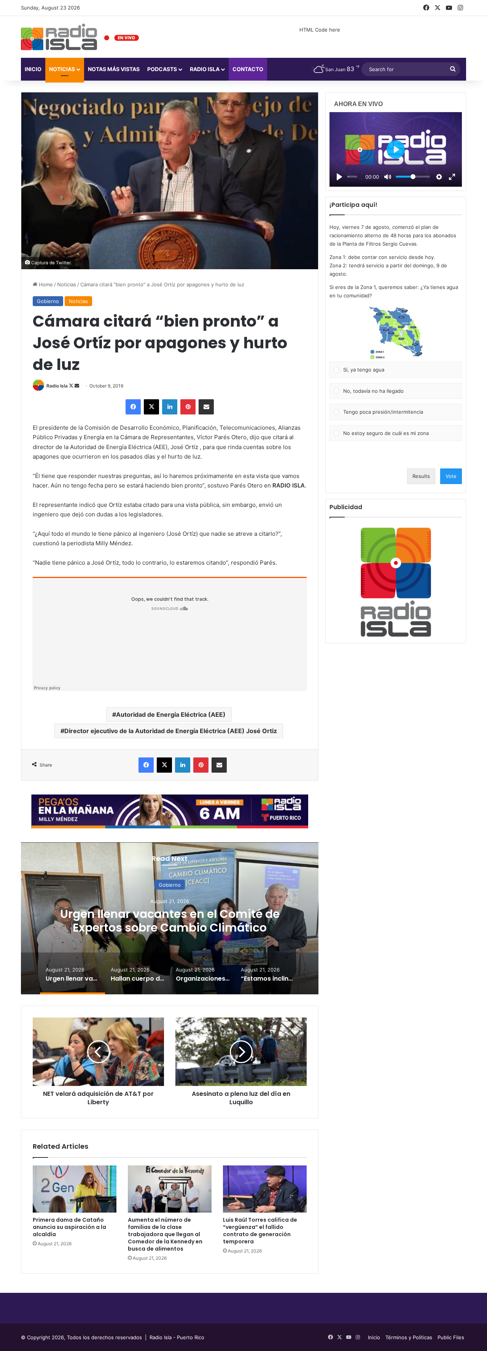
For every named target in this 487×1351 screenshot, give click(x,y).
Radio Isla (57, 386)
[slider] (352, 176)
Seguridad (174, 885)
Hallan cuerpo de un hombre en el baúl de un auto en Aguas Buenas (174, 921)
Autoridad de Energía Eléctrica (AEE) (171, 714)
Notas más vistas (114, 69)
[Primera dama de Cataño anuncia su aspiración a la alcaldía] (74, 1189)
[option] (174, 918)
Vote (451, 476)
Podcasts (162, 69)
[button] (395, 333)
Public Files (451, 1337)
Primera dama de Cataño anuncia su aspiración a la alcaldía (69, 1227)
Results (421, 476)
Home (45, 284)
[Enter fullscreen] (452, 177)
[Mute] (388, 177)
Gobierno (48, 301)
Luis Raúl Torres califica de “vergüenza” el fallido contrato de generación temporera (260, 1230)
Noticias (62, 69)
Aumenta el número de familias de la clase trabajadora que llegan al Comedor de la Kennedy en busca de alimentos (165, 1234)
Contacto (247, 69)
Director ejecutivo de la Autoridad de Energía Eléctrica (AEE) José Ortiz (170, 731)
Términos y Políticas (408, 1337)
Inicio (33, 69)
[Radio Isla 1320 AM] (59, 37)
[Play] (339, 177)
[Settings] (439, 177)
